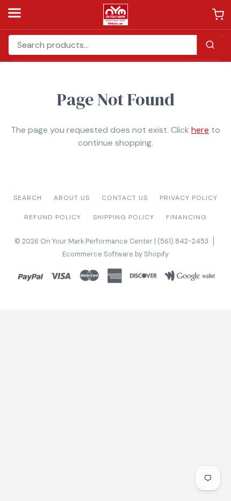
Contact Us (125, 198)
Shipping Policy (123, 217)
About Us (72, 198)
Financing (186, 217)
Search (27, 198)
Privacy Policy (189, 198)
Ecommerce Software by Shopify (115, 254)
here (200, 129)
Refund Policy (52, 217)
